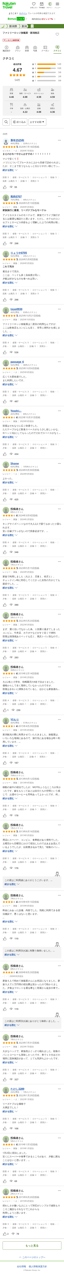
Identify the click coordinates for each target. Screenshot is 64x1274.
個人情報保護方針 (38, 1266)
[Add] (57, 34)
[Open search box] (6, 122)
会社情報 (21, 1266)
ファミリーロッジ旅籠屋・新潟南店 (21, 32)
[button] (20, 141)
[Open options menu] (59, 140)
